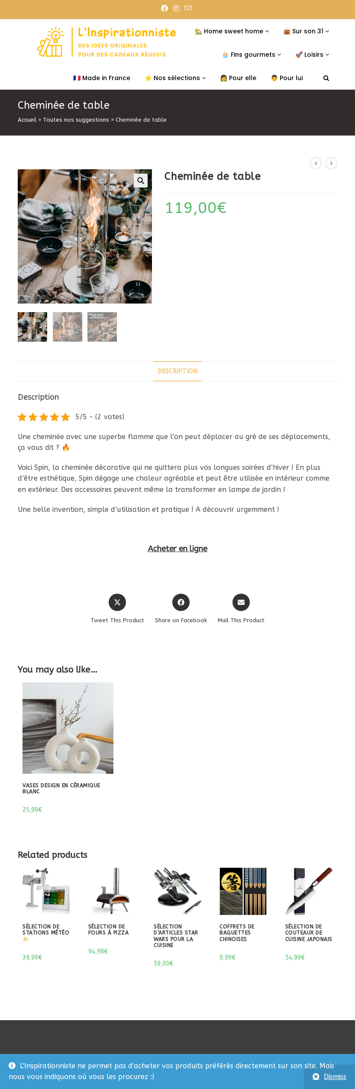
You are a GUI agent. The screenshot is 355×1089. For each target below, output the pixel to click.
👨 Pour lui (287, 78)
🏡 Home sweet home (230, 31)
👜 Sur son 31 (304, 31)
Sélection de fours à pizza (108, 930)
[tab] (177, 371)
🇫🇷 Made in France (101, 78)
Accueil (27, 119)
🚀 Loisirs (310, 54)
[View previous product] (316, 163)
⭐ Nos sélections (173, 78)
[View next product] (331, 163)
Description (177, 371)
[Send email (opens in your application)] (188, 8)
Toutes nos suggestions (76, 119)
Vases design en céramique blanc (61, 788)
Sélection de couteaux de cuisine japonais (308, 933)
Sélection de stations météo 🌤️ (46, 933)
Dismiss (335, 1077)
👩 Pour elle (238, 78)
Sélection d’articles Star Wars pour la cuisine (176, 936)
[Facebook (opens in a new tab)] (166, 9)
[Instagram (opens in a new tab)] (176, 9)
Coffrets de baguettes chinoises (237, 933)
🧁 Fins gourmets (249, 54)
